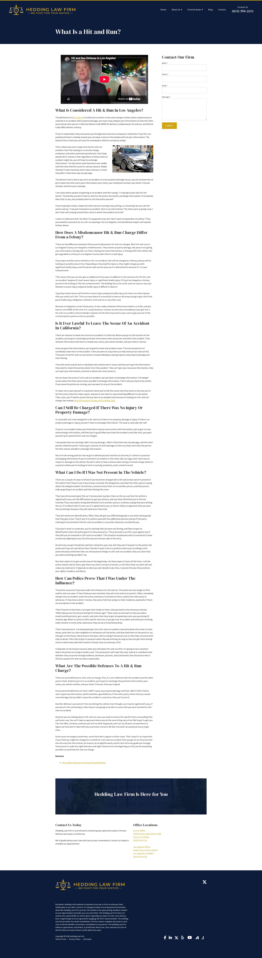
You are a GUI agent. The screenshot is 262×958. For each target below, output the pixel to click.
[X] (205, 882)
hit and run (78, 117)
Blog (210, 9)
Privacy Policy (74, 939)
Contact (222, 9)
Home (163, 9)
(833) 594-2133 (242, 11)
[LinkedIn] (170, 938)
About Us (176, 9)
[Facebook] (165, 938)
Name (165, 63)
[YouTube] (190, 938)
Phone (165, 74)
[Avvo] (197, 937)
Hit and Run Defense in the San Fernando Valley (84, 762)
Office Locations (145, 825)
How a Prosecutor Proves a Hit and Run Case (94, 400)
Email (164, 85)
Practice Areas (194, 9)
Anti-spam (87, 939)
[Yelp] (183, 938)
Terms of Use (60, 939)
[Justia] (203, 937)
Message (166, 97)
